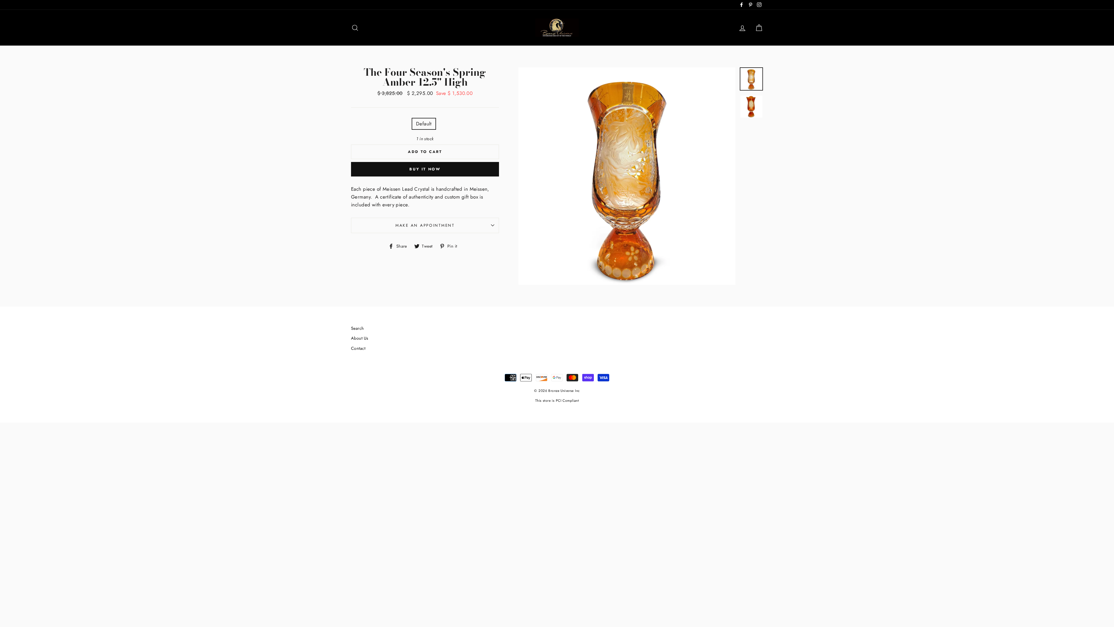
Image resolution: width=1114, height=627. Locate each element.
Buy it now (424, 169)
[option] (627, 176)
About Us (359, 338)
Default (424, 123)
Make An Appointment (425, 225)
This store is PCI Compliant (557, 400)
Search (357, 328)
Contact (358, 348)
